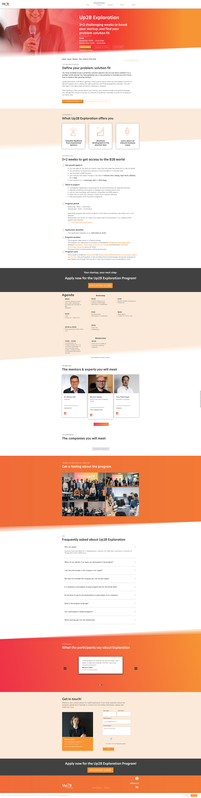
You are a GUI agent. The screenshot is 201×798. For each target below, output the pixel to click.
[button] (110, 4)
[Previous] (65, 668)
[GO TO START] (137, 778)
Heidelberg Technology (117, 243)
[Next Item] (136, 494)
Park (127, 243)
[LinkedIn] (137, 787)
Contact (85, 59)
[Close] (199, 795)
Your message (107, 725)
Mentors (75, 59)
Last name (120, 710)
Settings (186, 795)
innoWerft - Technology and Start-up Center (91, 245)
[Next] (135, 668)
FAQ (80, 59)
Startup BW (90, 255)
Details (64, 59)
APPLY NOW (92, 59)
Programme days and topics (81, 222)
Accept (194, 795)
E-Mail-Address (107, 718)
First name (106, 710)
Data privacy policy (63, 795)
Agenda (69, 59)
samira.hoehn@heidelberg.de (73, 746)
